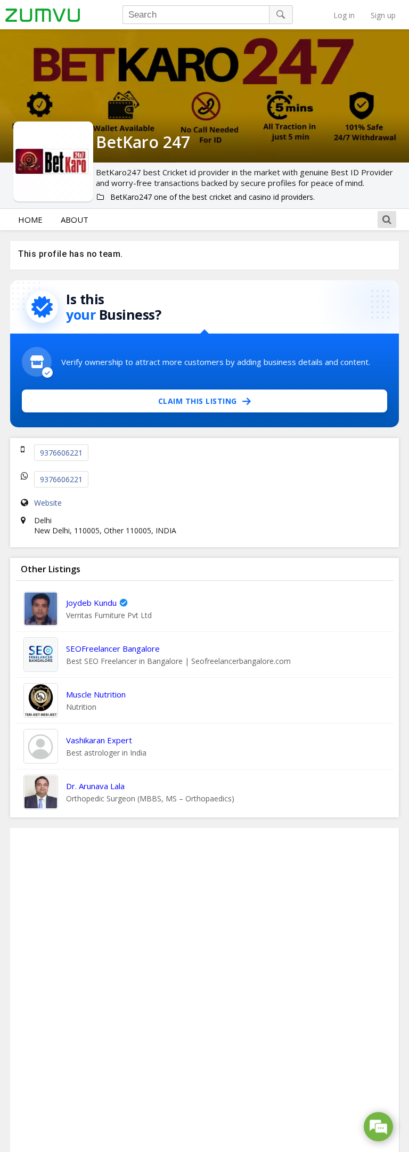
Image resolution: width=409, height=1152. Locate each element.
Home (30, 219)
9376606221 (61, 453)
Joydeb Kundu (91, 602)
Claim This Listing (197, 401)
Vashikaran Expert (99, 740)
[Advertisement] (204, 990)
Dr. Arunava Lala (95, 786)
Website (48, 503)
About (74, 219)
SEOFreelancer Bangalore (113, 648)
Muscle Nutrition (96, 694)
